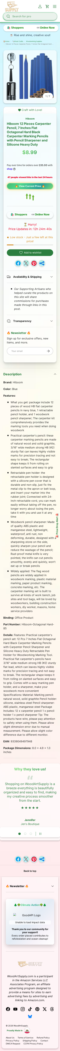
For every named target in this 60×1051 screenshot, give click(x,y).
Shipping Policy (30, 1040)
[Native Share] (41, 263)
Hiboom (30, 118)
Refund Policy (43, 1037)
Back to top (30, 870)
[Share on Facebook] (18, 263)
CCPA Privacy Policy (33, 1043)
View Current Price (30, 186)
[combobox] (30, 16)
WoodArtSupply (21, 1025)
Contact (44, 1040)
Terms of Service (25, 1037)
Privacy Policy (12, 1040)
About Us (10, 1037)
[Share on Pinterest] (34, 263)
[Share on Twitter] (26, 263)
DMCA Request (13, 1043)
